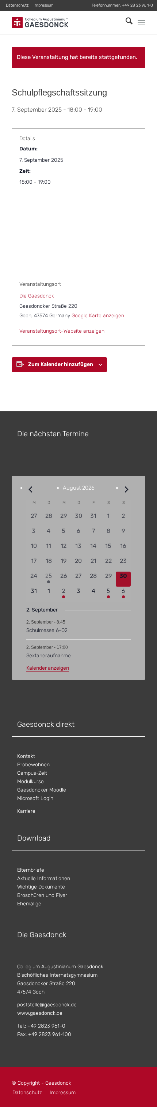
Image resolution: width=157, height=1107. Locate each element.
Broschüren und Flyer (42, 895)
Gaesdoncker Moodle (41, 790)
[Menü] (141, 23)
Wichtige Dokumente (41, 887)
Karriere (26, 811)
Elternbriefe (30, 870)
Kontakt (26, 756)
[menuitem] (17, 5)
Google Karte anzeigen (98, 316)
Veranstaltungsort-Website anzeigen (61, 331)
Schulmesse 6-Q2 (47, 630)
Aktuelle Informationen (43, 878)
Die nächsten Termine (53, 433)
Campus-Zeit (32, 773)
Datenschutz (17, 5)
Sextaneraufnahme (48, 655)
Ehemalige (29, 904)
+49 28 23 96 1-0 (137, 5)
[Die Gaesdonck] (65, 22)
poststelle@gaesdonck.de (47, 1005)
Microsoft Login (35, 798)
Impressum (44, 5)
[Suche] (125, 22)
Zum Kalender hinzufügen (60, 364)
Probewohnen (33, 765)
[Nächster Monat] (126, 489)
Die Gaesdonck (36, 296)
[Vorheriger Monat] (30, 489)
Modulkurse (30, 781)
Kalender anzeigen (47, 668)
